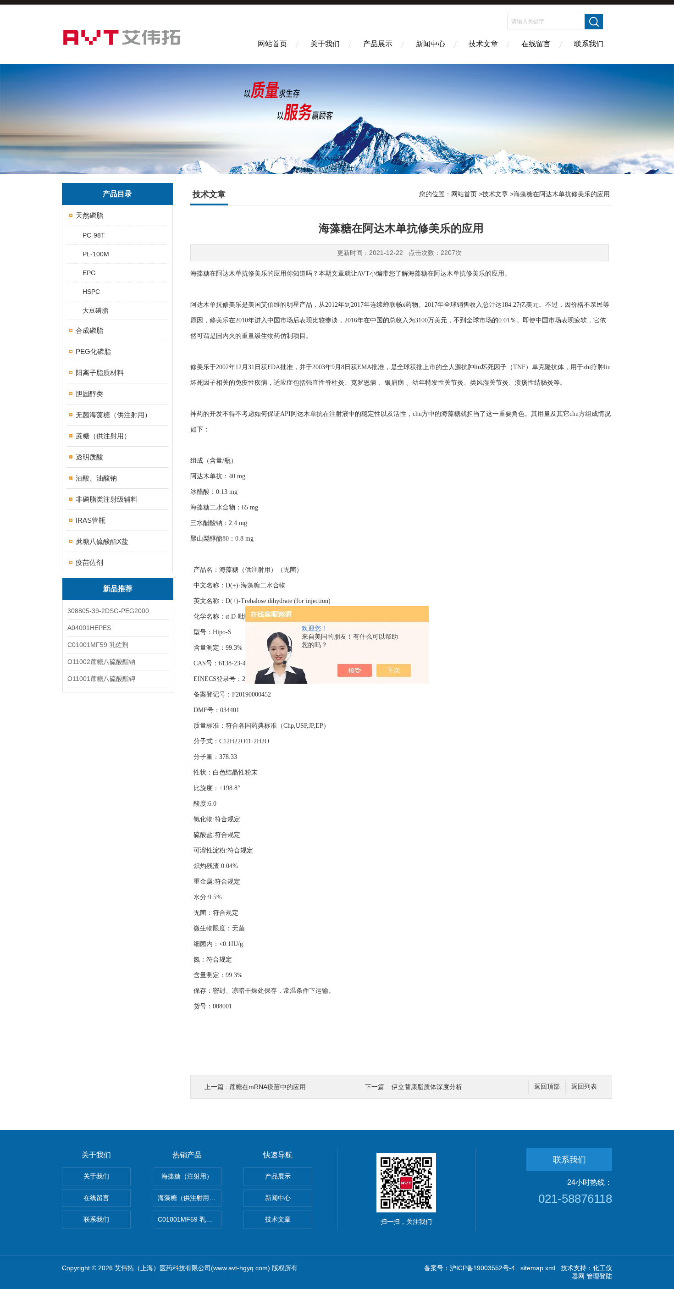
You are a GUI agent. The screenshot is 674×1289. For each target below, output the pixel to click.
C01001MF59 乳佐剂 (97, 644)
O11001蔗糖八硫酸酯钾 (101, 678)
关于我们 (325, 44)
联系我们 (588, 44)
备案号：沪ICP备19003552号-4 (469, 1268)
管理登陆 (599, 1276)
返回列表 (584, 1086)
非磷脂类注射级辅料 (107, 499)
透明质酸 (89, 457)
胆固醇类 (89, 394)
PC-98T (94, 235)
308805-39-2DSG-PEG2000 (108, 610)
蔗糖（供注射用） (103, 436)
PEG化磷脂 (93, 351)
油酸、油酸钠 (96, 478)
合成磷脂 (89, 330)
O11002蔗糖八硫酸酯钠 (101, 661)
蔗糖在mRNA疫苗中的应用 (267, 1086)
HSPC (91, 291)
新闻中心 (430, 44)
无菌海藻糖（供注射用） (113, 415)
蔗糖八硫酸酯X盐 (102, 541)
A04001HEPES (89, 627)
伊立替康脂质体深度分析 (427, 1086)
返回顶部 (547, 1086)
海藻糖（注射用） (187, 1176)
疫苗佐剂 (89, 562)
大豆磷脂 (95, 310)
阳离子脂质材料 (100, 372)
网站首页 (272, 44)
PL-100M (96, 254)
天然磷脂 (89, 215)
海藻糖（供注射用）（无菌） (189, 1197)
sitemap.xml (537, 1268)
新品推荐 (118, 588)
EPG (89, 273)
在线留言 (536, 44)
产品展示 (377, 44)
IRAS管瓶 (90, 520)
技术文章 (483, 44)
